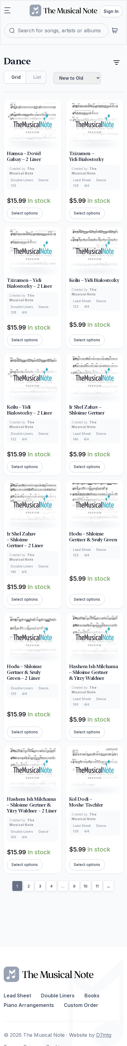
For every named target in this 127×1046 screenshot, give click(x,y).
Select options (24, 213)
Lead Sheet (17, 995)
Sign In (111, 11)
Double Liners (58, 995)
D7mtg (103, 1035)
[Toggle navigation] (7, 10)
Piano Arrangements (29, 1005)
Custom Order (81, 1005)
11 (97, 886)
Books (92, 995)
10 (86, 886)
